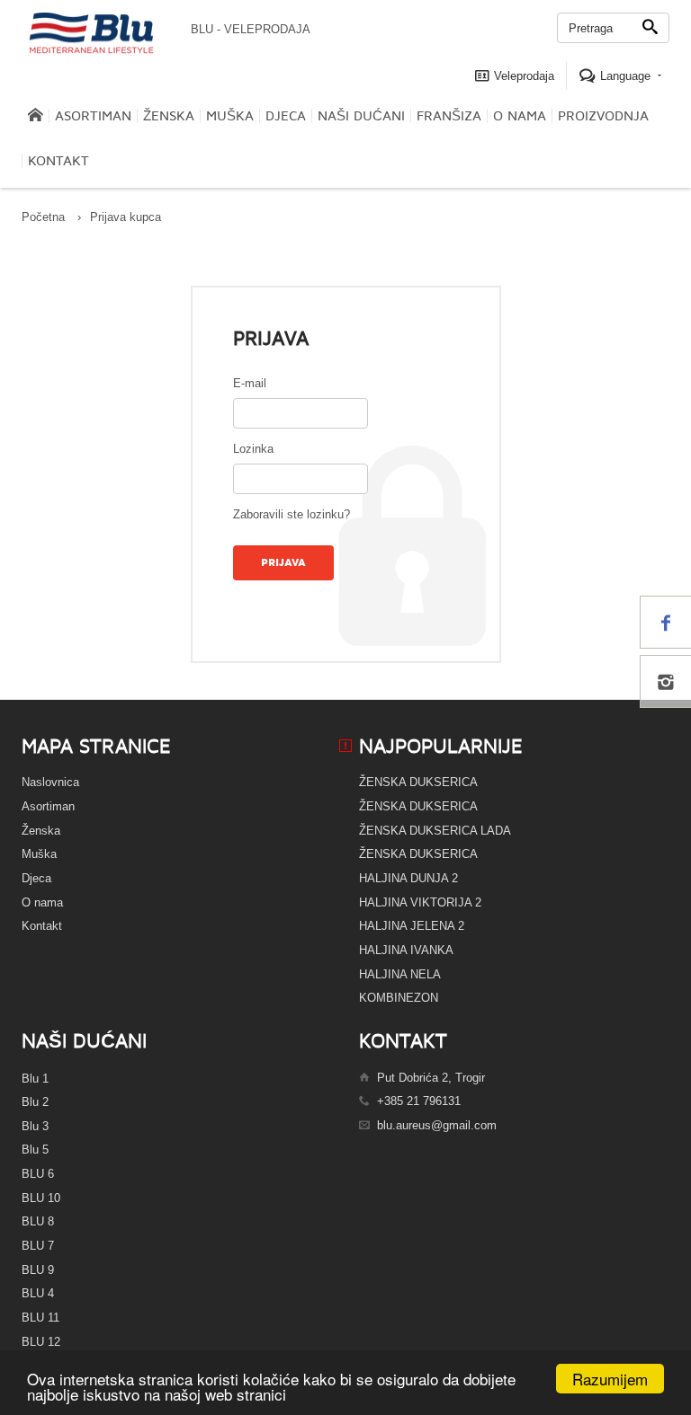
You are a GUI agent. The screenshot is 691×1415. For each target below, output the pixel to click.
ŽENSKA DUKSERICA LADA (435, 830)
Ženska (168, 116)
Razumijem (610, 1378)
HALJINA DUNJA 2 (408, 878)
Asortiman (93, 116)
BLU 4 (38, 1293)
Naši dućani (361, 116)
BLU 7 (38, 1245)
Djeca (285, 116)
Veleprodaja (522, 76)
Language (625, 76)
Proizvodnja (603, 116)
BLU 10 (41, 1198)
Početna (43, 217)
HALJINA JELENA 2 (411, 926)
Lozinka (253, 448)
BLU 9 (38, 1270)
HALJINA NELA (400, 974)
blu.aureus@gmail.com (437, 1125)
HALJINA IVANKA (406, 950)
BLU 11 (40, 1317)
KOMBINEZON (398, 997)
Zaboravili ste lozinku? (291, 514)
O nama (519, 116)
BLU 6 (38, 1174)
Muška (230, 116)
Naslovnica (50, 782)
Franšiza (449, 116)
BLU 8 (38, 1221)
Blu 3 (35, 1126)
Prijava (283, 563)
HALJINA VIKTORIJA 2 (420, 902)
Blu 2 (35, 1102)
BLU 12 (41, 1342)
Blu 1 (35, 1078)
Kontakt (58, 161)
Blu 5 (35, 1149)
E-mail (249, 383)
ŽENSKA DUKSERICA (418, 782)
